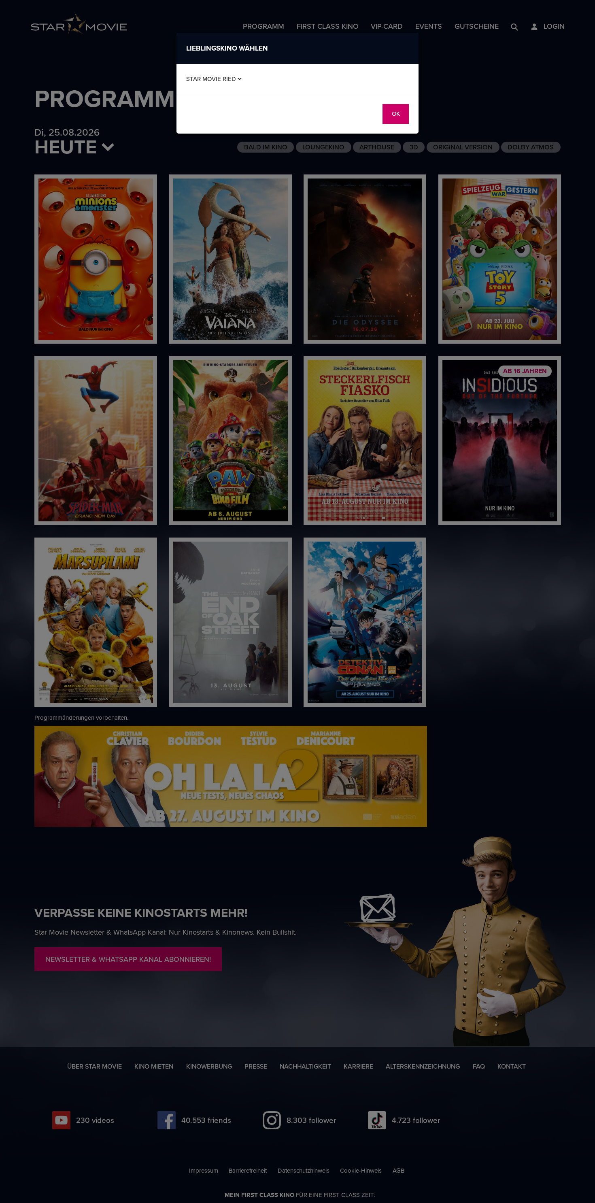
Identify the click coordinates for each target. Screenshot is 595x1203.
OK (396, 113)
